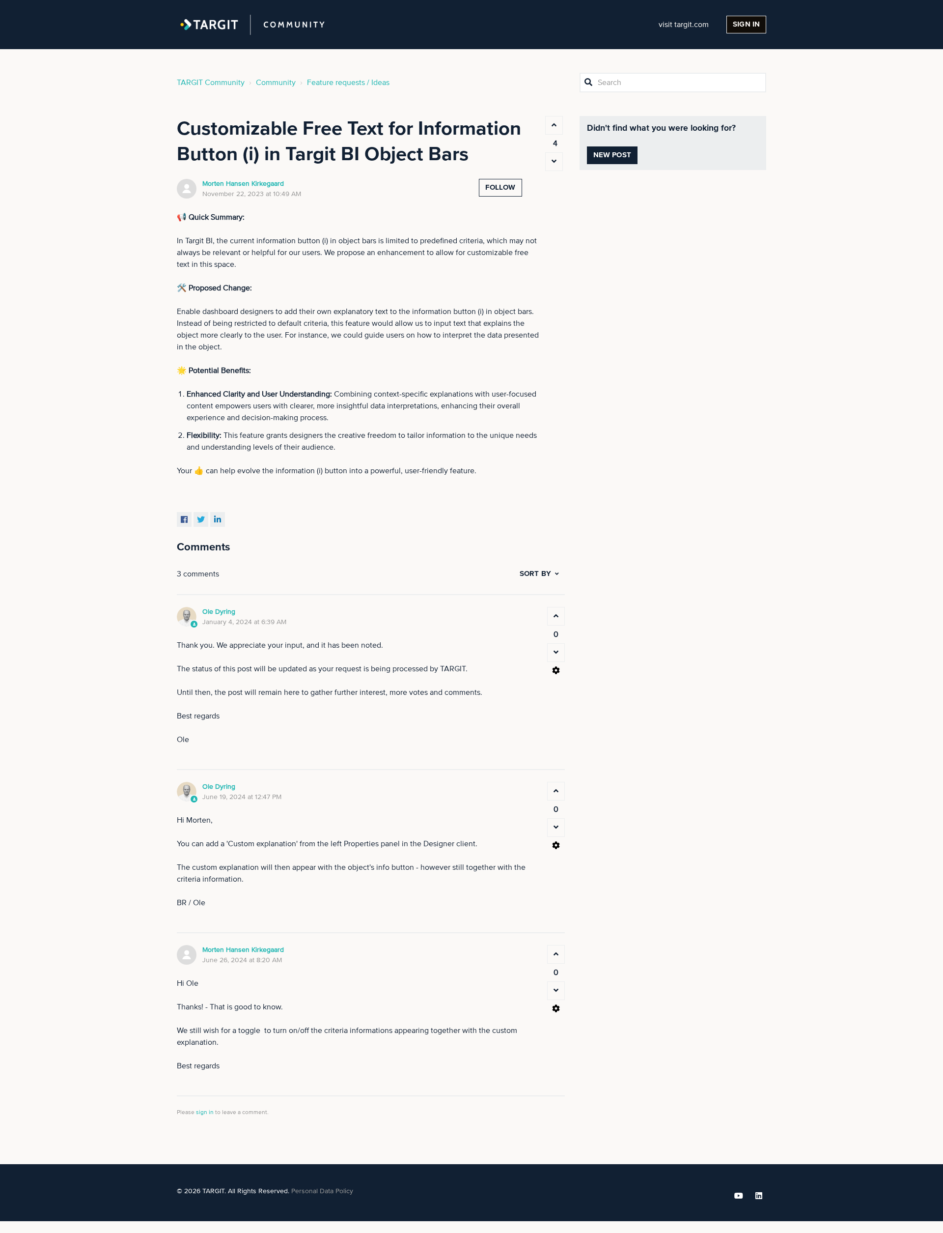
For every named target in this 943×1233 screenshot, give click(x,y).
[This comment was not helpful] (556, 652)
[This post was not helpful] (554, 161)
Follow (500, 187)
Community (276, 82)
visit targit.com (684, 25)
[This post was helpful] (554, 125)
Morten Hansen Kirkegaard (243, 183)
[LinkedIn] (217, 519)
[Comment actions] (556, 670)
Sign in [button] (746, 24)
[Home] (252, 24)
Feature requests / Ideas (348, 82)
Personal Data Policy (322, 1191)
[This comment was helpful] (556, 616)
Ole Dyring (218, 611)
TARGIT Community (211, 82)
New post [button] (612, 155)
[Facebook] (184, 519)
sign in (205, 1113)
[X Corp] (201, 519)
